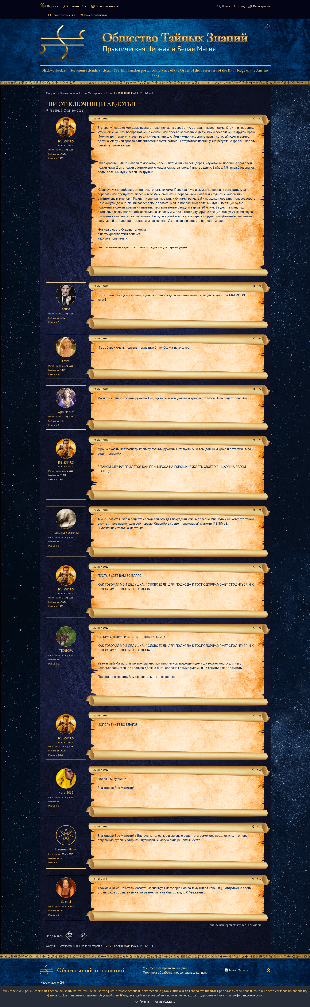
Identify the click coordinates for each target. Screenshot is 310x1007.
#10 (259, 769)
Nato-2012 (66, 792)
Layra (66, 361)
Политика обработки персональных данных (175, 972)
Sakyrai (66, 902)
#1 (260, 118)
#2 (260, 286)
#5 (260, 439)
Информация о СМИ (52, 982)
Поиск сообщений (95, 15)
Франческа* (66, 412)
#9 (260, 715)
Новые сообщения (63, 15)
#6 (260, 510)
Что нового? (74, 6)
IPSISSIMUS (55, 110)
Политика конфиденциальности (239, 995)
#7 (260, 566)
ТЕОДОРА (66, 650)
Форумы (52, 6)
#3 (260, 338)
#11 (259, 826)
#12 (259, 878)
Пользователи (105, 6)
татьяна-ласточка (66, 533)
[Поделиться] (254, 118)
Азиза (66, 309)
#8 (260, 627)
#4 (260, 389)
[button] (85, 6)
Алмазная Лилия (66, 849)
